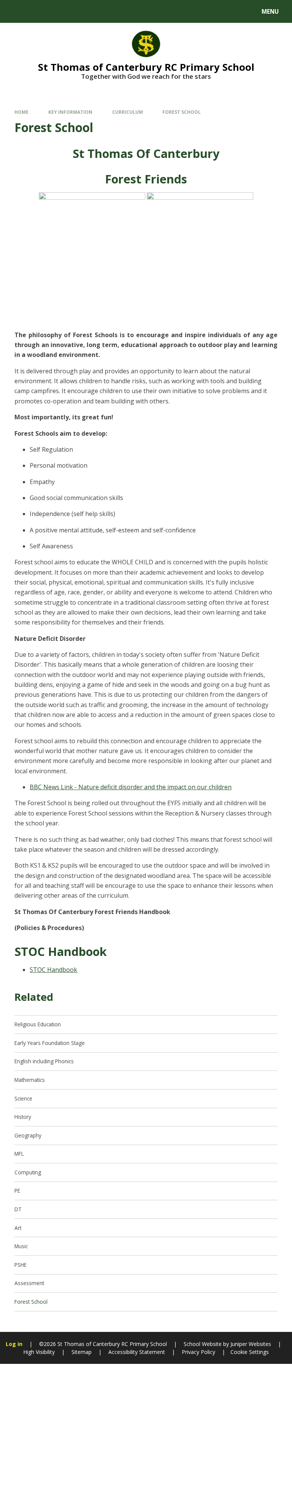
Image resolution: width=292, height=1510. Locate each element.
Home (21, 112)
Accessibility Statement (136, 1351)
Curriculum (127, 112)
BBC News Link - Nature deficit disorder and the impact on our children (131, 787)
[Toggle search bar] (15, 11)
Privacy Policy (198, 1351)
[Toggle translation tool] (34, 11)
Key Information (70, 112)
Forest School (181, 112)
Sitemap (81, 1351)
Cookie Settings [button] (249, 1351)
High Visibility (39, 1351)
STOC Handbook (53, 969)
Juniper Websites (250, 1344)
